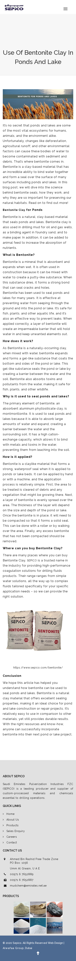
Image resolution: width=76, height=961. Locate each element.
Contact (11, 842)
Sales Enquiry (15, 831)
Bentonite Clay (14, 209)
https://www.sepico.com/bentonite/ (38, 667)
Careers (11, 836)
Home (10, 813)
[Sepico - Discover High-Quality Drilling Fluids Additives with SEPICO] (13, 7)
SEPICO (32, 560)
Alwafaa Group (13, 948)
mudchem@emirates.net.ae (28, 885)
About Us (12, 819)
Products (12, 825)
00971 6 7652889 (22, 874)
